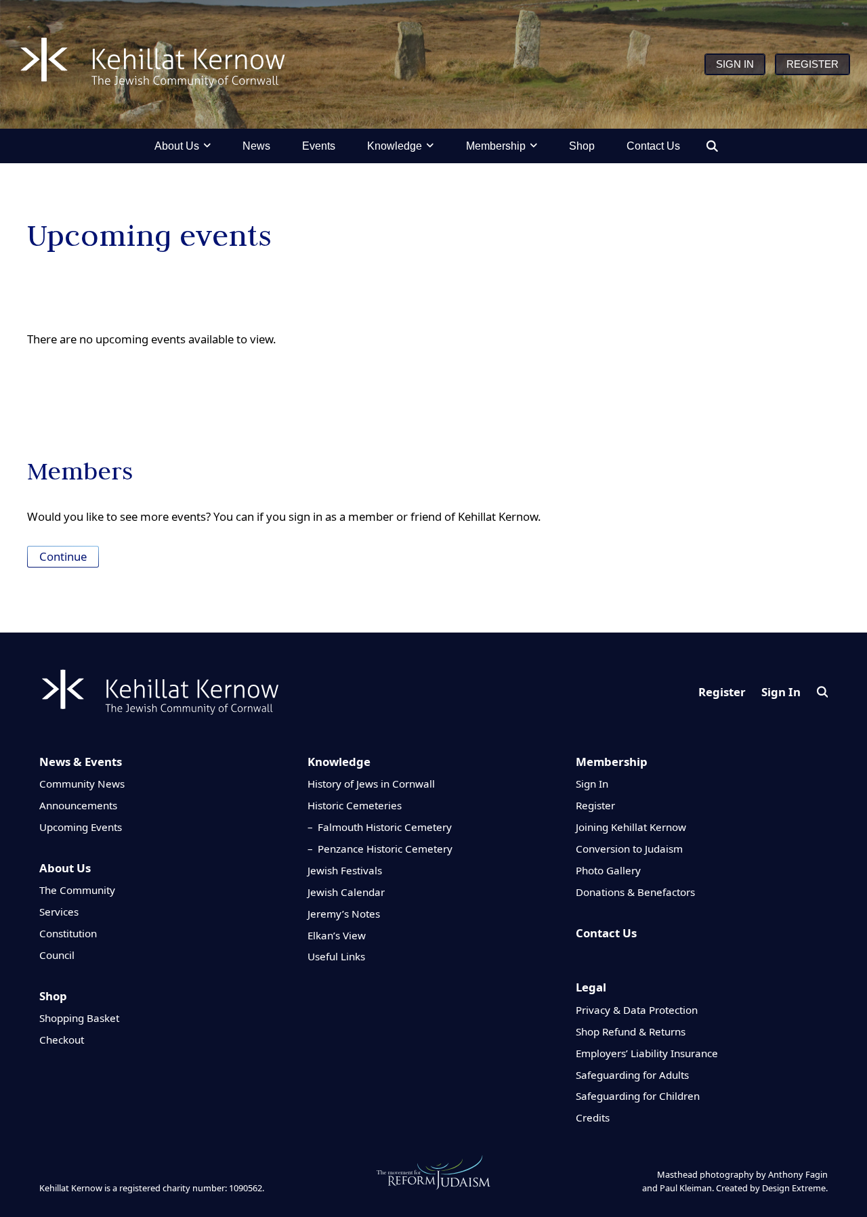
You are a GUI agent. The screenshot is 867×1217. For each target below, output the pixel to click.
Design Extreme (794, 1188)
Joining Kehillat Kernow (631, 827)
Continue (63, 556)
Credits (593, 1117)
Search (822, 692)
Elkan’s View (337, 935)
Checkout (61, 1039)
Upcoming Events (80, 827)
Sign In (781, 692)
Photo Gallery (608, 870)
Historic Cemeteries (355, 805)
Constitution (68, 933)
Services (59, 911)
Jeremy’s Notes (344, 913)
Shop (53, 996)
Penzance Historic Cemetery (385, 848)
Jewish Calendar (346, 892)
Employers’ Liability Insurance (647, 1053)
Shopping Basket (79, 1018)
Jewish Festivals (345, 870)
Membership (612, 761)
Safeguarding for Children (638, 1096)
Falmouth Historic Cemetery (385, 827)
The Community (77, 890)
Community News (82, 783)
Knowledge (339, 761)
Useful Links (336, 956)
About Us (65, 868)
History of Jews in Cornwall (371, 783)
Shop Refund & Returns (630, 1031)
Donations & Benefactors (635, 892)
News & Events (80, 761)
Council (57, 955)
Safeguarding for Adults (632, 1075)
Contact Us (606, 933)
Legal (591, 987)
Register (722, 692)
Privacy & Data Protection (637, 1010)
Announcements (78, 805)
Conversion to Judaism (629, 848)
